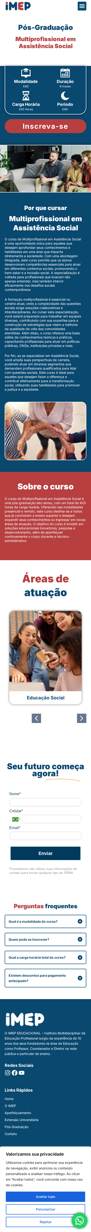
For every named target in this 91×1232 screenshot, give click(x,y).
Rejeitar (46, 1222)
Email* (14, 828)
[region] (45, 1189)
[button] (82, 6)
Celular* (16, 811)
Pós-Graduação (16, 1127)
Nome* (15, 794)
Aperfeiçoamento (18, 1113)
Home (9, 1099)
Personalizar (45, 1209)
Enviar (45, 853)
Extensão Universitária (21, 1120)
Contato (11, 1134)
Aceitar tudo (45, 1197)
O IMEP (10, 1106)
